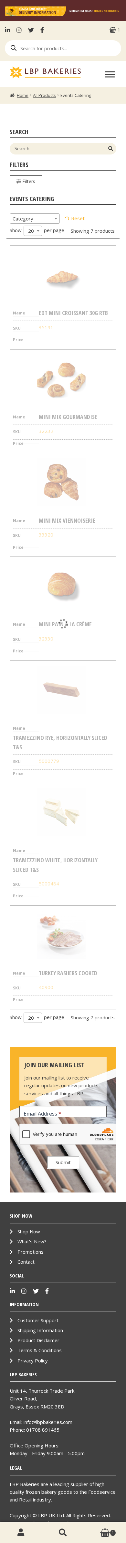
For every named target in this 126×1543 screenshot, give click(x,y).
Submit (63, 1162)
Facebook (42, 30)
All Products (44, 95)
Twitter (31, 30)
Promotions (30, 1251)
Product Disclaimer (38, 1340)
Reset (78, 218)
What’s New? (32, 1241)
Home (22, 95)
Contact (26, 1261)
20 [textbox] (31, 231)
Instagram (19, 30)
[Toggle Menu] (110, 74)
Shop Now (28, 1231)
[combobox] (35, 218)
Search (63, 1532)
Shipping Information (40, 1330)
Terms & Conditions (39, 1350)
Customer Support (37, 1320)
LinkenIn (9, 30)
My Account (21, 1532)
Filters (28, 181)
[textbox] (34, 218)
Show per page (37, 230)
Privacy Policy (32, 1360)
